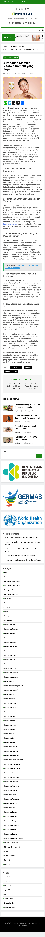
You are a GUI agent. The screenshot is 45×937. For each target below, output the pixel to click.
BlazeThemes (22, 925)
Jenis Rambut (16, 368)
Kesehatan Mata (10, 721)
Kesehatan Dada (10, 638)
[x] (22, 9)
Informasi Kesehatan (11, 603)
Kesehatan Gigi (9, 651)
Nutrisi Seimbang (10, 856)
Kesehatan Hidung (10, 668)
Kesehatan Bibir (9, 633)
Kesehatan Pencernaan (12, 764)
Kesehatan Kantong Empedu (14, 686)
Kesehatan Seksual (11, 803)
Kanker (6, 612)
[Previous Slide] (39, 2)
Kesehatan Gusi (9, 660)
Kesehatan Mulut (10, 729)
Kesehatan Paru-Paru (11, 755)
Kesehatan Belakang (11, 629)
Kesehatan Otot (9, 738)
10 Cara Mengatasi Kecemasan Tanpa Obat (20, 556)
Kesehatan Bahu (9, 625)
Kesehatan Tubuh (10, 830)
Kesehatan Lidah (10, 707)
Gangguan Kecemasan (12, 581)
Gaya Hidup (8, 599)
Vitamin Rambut (11, 372)
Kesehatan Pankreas (11, 751)
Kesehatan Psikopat (11, 782)
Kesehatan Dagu (10, 642)
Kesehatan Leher (10, 703)
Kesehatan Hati (9, 664)
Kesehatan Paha (9, 742)
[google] (25, 9)
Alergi (6, 572)
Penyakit (7, 860)
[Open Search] (39, 30)
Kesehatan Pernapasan (12, 768)
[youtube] (27, 9)
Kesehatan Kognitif (10, 690)
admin (8, 74)
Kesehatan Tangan (10, 812)
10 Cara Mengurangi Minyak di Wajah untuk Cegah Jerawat (21, 2)
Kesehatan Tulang (10, 834)
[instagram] (19, 9)
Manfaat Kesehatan (11, 843)
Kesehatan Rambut (11, 58)
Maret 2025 (8, 894)
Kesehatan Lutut (10, 716)
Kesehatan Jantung (11, 677)
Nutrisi (6, 851)
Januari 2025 (8, 899)
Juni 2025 (7, 881)
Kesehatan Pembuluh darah (13, 760)
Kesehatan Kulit (9, 699)
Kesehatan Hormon (11, 673)
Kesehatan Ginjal (10, 655)
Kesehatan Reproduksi (12, 799)
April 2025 (7, 890)
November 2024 (9, 907)
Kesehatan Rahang (10, 790)
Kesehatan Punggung (11, 786)
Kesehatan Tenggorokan (12, 821)
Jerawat (7, 607)
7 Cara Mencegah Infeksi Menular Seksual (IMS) (21, 538)
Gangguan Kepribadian (12, 586)
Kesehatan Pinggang (11, 773)
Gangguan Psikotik (10, 590)
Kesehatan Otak (9, 734)
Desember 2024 (9, 903)
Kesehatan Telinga (10, 816)
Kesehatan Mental (10, 725)
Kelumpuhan (8, 620)
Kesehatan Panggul (11, 747)
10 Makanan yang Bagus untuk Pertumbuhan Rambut (23, 560)
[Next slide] (42, 2)
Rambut (28, 368)
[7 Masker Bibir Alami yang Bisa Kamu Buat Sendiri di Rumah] (34, 39)
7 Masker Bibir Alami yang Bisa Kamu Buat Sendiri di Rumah (8, 2)
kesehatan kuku (9, 694)
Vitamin (7, 864)
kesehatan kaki (9, 681)
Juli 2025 (7, 877)
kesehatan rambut (10, 224)
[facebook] (17, 9)
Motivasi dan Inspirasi (12, 847)
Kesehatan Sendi (10, 808)
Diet (5, 577)
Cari (4, 452)
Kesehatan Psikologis (11, 777)
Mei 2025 (7, 886)
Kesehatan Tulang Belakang (13, 838)
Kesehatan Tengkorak (11, 825)
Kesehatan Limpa (10, 712)
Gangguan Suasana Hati (12, 594)
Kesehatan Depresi (10, 646)
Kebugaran (8, 616)
